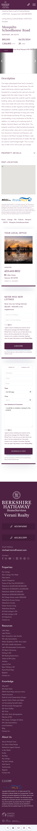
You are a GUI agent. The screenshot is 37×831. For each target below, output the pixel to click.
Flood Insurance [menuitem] (7, 695)
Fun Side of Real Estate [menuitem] (10, 745)
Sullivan (20, 220)
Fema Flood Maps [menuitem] (8, 670)
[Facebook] (2, 558)
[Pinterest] (24, 558)
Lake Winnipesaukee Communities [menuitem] (13, 647)
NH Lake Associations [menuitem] (9, 639)
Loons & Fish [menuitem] (6, 664)
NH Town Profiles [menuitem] (8, 709)
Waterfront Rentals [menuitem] (8, 609)
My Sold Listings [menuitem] (7, 761)
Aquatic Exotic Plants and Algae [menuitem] (13, 700)
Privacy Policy (28, 338)
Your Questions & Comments (13, 404)
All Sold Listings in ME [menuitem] (9, 614)
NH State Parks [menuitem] (7, 689)
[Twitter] (14, 558)
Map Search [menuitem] (6, 578)
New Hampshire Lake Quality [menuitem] (12, 636)
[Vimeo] (17, 558)
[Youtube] (9, 558)
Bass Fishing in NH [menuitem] (8, 667)
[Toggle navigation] (34, 5)
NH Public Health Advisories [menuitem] (11, 644)
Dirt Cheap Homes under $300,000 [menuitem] (14, 597)
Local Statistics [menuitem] (7, 725)
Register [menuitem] (5, 673)
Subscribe (18, 346)
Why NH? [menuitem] (5, 686)
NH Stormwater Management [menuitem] (12, 706)
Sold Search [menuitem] (6, 764)
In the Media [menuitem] (6, 750)
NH (15, 220)
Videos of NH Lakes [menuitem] (8, 659)
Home (3, 220)
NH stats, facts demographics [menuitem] (12, 714)
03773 (5, 222)
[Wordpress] (21, 558)
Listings (9, 220)
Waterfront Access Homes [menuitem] (11, 600)
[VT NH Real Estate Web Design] (18, 815)
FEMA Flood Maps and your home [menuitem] (13, 692)
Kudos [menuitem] (4, 753)
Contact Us (7, 281)
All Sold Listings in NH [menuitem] (9, 611)
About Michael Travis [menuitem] (9, 742)
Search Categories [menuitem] (8, 580)
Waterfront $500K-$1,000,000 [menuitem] (12, 592)
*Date (6, 388)
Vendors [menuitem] (4, 661)
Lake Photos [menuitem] (6, 633)
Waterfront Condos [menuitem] (8, 603)
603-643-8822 (12, 271)
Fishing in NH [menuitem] (6, 653)
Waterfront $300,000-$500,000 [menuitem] (13, 594)
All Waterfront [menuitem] (7, 617)
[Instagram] (28, 558)
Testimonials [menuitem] (6, 767)
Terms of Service (12, 459)
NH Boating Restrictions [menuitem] (10, 656)
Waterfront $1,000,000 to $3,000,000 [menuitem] (15, 589)
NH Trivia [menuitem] (5, 711)
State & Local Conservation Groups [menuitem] (14, 697)
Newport (28, 220)
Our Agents (15, 281)
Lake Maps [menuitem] (5, 630)
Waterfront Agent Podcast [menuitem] (11, 747)
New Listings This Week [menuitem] (10, 575)
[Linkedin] (6, 558)
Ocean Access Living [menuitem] (9, 606)
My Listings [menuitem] (6, 572)
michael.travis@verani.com (14, 550)
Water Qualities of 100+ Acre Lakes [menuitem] (14, 642)
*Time (6, 396)
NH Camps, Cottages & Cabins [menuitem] (12, 720)
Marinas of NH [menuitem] (7, 717)
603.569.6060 (20, 526)
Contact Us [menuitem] (6, 620)
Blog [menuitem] (3, 728)
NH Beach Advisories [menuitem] (9, 650)
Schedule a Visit (25, 367)
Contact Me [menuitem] (6, 773)
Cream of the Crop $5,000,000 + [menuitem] (13, 583)
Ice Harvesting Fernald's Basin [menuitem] (12, 703)
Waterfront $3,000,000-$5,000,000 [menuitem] (14, 586)
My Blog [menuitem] (4, 756)
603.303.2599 (20, 537)
